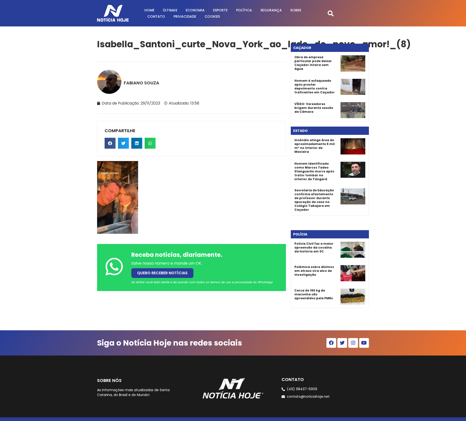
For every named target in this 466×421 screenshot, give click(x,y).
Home (149, 10)
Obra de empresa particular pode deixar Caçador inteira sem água (313, 63)
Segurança (271, 10)
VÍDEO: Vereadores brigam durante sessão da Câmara (313, 108)
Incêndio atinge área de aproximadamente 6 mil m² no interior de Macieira (314, 146)
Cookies (212, 16)
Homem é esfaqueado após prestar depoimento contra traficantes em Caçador (314, 86)
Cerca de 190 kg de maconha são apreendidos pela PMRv (313, 294)
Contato (156, 16)
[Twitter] (342, 343)
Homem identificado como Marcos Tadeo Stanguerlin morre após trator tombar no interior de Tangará (314, 171)
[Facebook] (331, 343)
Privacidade (185, 16)
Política (244, 10)
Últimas (170, 10)
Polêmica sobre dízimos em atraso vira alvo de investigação (314, 271)
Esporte (220, 10)
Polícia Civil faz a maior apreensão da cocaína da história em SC (313, 247)
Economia (195, 10)
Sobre (295, 10)
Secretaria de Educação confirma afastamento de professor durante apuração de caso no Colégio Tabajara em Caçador (314, 200)
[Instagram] (353, 343)
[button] (331, 13)
